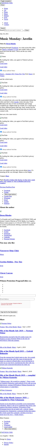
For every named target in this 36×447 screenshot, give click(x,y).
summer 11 (10, 181)
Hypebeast (14, 47)
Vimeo (2, 76)
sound (33, 180)
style (5, 181)
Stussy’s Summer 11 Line (10, 49)
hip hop (20, 180)
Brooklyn (7, 180)
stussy (1, 181)
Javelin (16, 102)
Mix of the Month (11, 327)
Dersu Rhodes (11, 44)
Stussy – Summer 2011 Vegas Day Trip (12, 74)
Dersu (9, 439)
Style (1, 266)
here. (29, 170)
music (29, 180)
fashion (12, 180)
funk (16, 180)
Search (3, 28)
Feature (2, 327)
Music (7, 176)
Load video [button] (3, 67)
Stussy (31, 74)
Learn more (3, 63)
